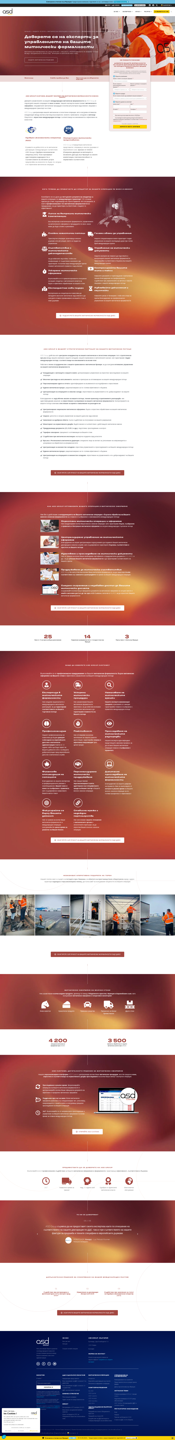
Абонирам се (48, 1387)
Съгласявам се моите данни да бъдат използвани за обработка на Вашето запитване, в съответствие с (130, 119)
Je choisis (21, 1431)
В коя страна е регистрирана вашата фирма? (119, 85)
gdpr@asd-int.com (40, 1403)
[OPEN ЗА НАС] (119, 12)
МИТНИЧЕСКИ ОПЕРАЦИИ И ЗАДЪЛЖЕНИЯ (64, 31)
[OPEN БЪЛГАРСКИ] (171, 5)
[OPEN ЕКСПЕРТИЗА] (132, 12)
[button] (4, 1437)
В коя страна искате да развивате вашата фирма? (128, 96)
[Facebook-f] (43, 1363)
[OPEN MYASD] (140, 12)
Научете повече (130, 1438)
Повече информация (114, 2)
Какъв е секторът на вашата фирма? (138, 84)
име (132, 104)
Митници (29, 78)
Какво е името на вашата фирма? (123, 78)
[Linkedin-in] (38, 1363)
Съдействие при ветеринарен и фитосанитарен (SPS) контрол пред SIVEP (56, 1294)
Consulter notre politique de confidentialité (14, 1424)
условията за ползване (52, 1407)
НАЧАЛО (28, 31)
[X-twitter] (156, 5)
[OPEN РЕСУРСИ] (151, 12)
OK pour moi (34, 1431)
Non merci (8, 1431)
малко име (116, 104)
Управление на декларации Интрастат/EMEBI (87, 1293)
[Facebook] (153, 5)
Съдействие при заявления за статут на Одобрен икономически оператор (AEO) (119, 1294)
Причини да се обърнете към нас (87, 78)
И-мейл (115, 109)
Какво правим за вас (59, 78)
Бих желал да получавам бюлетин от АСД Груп (127, 115)
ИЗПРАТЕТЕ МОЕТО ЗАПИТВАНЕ (130, 126)
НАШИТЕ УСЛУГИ (39, 31)
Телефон (133, 109)
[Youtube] (54, 1363)
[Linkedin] (149, 5)
